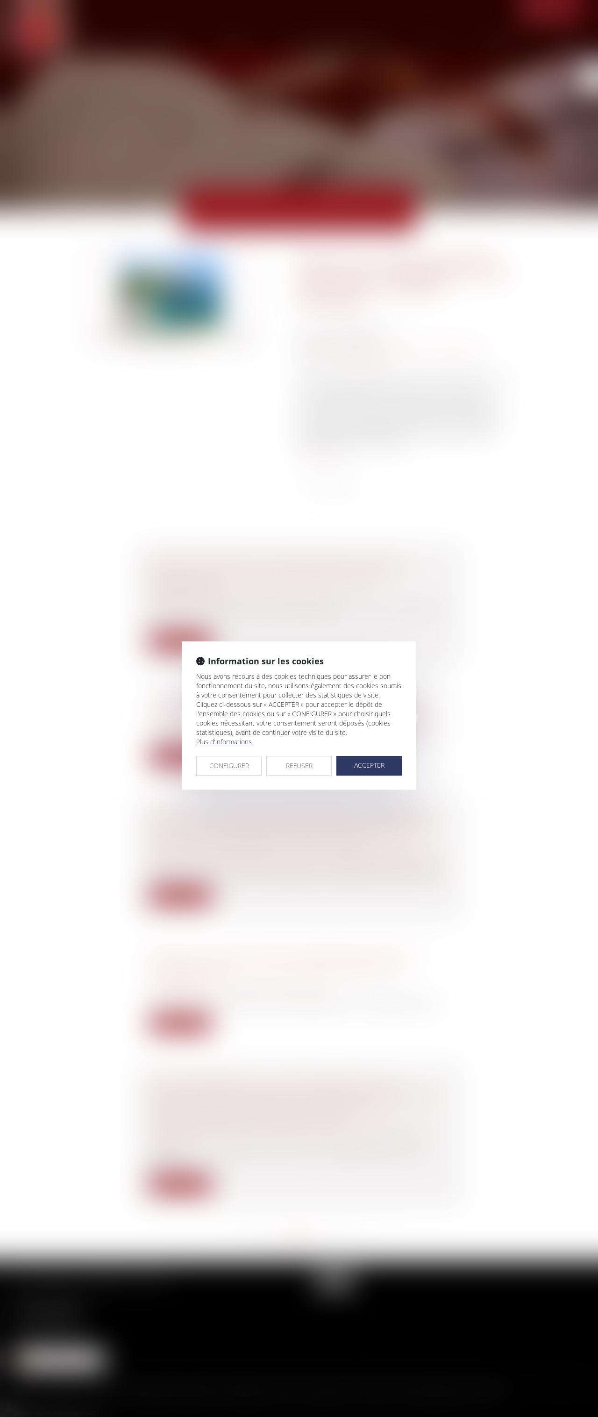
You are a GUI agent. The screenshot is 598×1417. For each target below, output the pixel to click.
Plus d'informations (224, 741)
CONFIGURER (229, 765)
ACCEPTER (369, 765)
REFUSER (299, 765)
